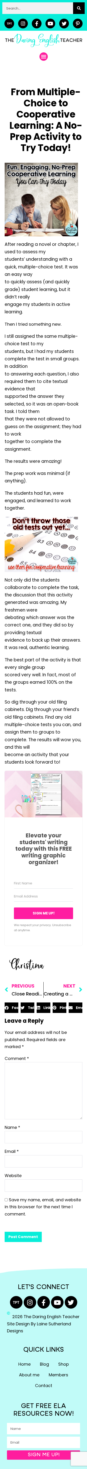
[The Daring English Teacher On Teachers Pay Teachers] (9, 23)
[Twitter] (64, 23)
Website (13, 1175)
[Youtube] (50, 23)
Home (24, 1364)
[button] (43, 56)
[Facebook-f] (37, 23)
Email (12, 1151)
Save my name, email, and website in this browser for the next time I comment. (43, 1207)
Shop (63, 1364)
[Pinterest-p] (78, 23)
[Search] (79, 8)
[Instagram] (23, 23)
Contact (43, 1385)
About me (29, 1375)
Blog (44, 1364)
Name (12, 1127)
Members (58, 1375)
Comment (17, 1058)
